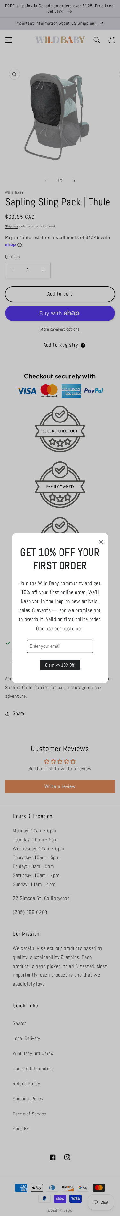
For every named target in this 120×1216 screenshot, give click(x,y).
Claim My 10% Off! (60, 665)
